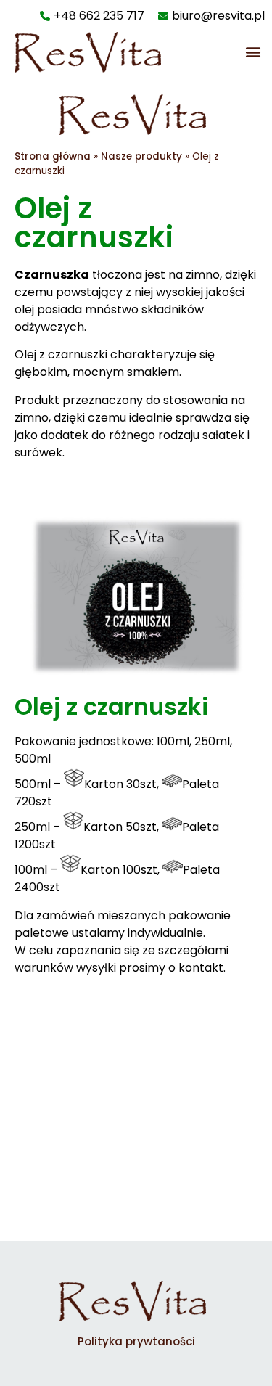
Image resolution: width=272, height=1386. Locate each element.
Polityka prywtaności (136, 1341)
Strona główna (53, 156)
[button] (253, 51)
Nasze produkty (141, 156)
